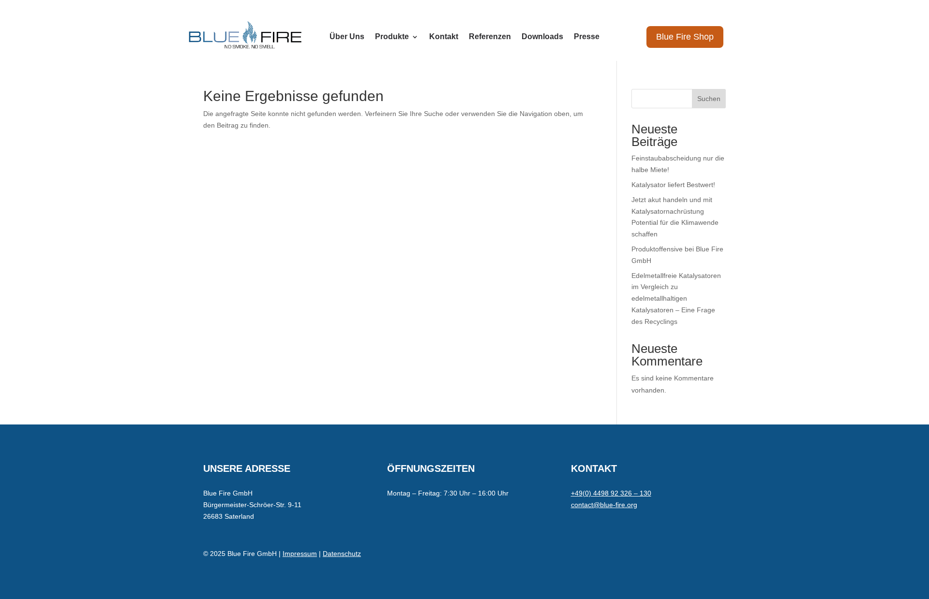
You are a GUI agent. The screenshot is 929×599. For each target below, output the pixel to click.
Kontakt (443, 37)
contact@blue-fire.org (604, 505)
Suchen (708, 98)
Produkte (392, 37)
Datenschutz (342, 553)
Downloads (542, 37)
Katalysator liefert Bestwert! (673, 185)
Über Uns (347, 37)
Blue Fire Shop (685, 37)
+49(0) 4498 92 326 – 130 (611, 493)
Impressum (300, 553)
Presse (586, 37)
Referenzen (490, 37)
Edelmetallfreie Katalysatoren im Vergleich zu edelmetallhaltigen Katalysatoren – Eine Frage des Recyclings (676, 298)
